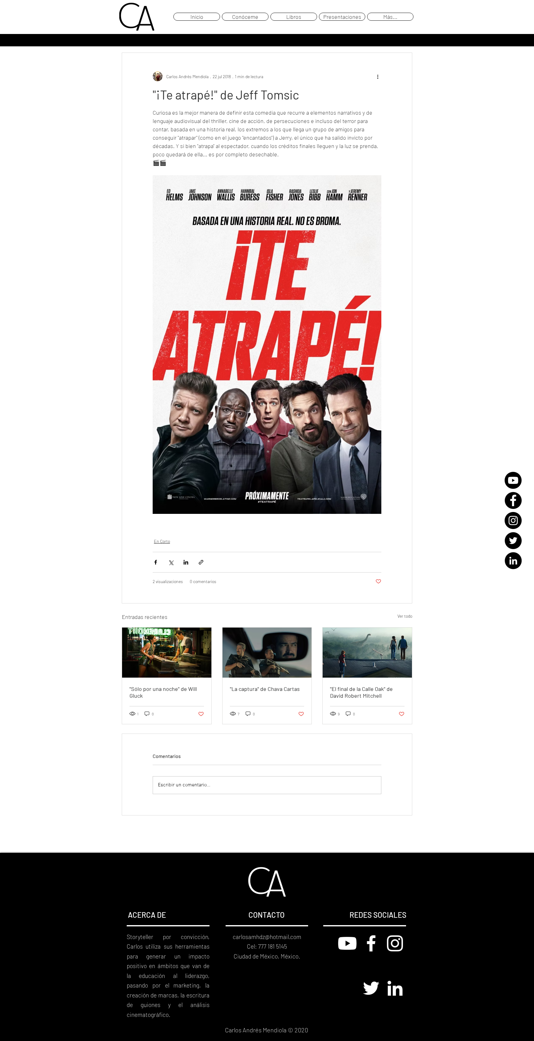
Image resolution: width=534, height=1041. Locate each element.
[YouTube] (513, 480)
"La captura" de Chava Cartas (265, 688)
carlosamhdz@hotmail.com (267, 936)
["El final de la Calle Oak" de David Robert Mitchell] (367, 653)
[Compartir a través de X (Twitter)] (171, 562)
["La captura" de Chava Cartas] (267, 653)
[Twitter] (513, 540)
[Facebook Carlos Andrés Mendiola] (371, 943)
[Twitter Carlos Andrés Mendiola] (371, 988)
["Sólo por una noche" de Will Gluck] (166, 653)
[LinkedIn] (513, 560)
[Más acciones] (377, 76)
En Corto (162, 541)
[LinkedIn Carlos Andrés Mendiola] (395, 988)
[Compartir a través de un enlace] (201, 562)
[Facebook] (513, 500)
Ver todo (404, 616)
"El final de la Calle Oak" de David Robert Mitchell (361, 692)
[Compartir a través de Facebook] (156, 562)
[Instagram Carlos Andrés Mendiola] (395, 943)
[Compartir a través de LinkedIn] (186, 562)
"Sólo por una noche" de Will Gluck (163, 692)
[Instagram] (513, 520)
